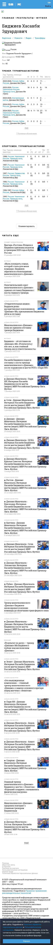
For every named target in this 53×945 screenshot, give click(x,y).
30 (28, 111)
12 (28, 165)
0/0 (43, 156)
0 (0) (31, 157)
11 (34, 111)
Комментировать (27, 226)
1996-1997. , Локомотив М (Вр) (14, 191)
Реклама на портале (10, 868)
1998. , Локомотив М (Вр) (14, 158)
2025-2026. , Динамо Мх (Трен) (14, 82)
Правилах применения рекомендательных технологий (24, 892)
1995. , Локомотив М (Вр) (14, 199)
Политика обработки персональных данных (20, 873)
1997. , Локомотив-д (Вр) (14, 175)
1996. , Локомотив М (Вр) (14, 184)
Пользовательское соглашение (14, 870)
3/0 (43, 165)
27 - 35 (41, 112)
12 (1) (48, 166)
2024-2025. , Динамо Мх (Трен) (14, 105)
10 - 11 (41, 105)
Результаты (25, 18)
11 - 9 (41, 82)
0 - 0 (41, 122)
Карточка (6, 38)
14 (46, 87)
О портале (6, 866)
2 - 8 (41, 99)
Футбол (41, 18)
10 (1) (48, 174)
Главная (8, 18)
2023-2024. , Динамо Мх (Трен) (14, 122)
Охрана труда (7, 871)
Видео (28, 38)
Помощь (5, 863)
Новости (18, 38)
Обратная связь (8, 865)
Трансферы (40, 38)
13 (38, 111)
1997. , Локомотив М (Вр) (14, 167)
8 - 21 (41, 88)
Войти (48, 6)
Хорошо (26, 941)
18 (28, 87)
